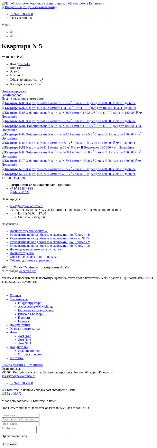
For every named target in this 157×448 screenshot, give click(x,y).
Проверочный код (14, 436)
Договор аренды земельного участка (35, 249)
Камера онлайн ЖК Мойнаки (22, 365)
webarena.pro (27, 271)
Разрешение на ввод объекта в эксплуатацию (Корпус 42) (50, 242)
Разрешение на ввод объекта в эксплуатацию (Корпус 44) (50, 234)
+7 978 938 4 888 (21, 14)
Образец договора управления (31, 260)
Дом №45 (23, 64)
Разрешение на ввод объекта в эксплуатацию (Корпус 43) (50, 245)
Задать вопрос (11, 95)
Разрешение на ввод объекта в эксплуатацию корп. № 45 (49, 238)
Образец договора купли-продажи (34, 256)
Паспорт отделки (22, 253)
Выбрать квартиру (44, 7)
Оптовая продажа (14, 91)
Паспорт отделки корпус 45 (29, 231)
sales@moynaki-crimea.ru (26, 206)
